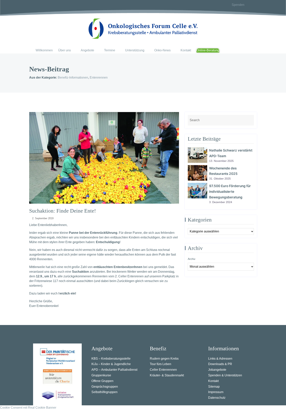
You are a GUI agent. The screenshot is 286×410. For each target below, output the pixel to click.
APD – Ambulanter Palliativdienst (114, 369)
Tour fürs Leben (160, 364)
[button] (66, 50)
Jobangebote (217, 369)
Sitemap (214, 386)
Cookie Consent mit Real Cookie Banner (28, 407)
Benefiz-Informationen (73, 77)
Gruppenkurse (101, 375)
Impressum (215, 392)
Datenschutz (216, 397)
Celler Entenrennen (163, 369)
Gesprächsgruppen (104, 386)
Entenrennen (99, 77)
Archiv (191, 258)
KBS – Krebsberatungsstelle (111, 358)
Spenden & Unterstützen (225, 375)
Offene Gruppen (102, 381)
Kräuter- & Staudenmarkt (167, 375)
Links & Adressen (220, 358)
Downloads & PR (220, 364)
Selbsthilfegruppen (104, 392)
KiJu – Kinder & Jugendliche (111, 364)
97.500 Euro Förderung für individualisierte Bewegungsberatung (230, 191)
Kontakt (213, 381)
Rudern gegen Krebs (164, 358)
